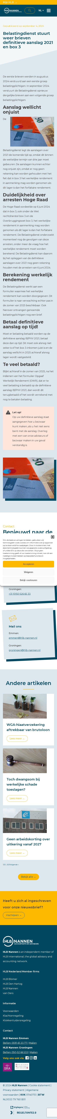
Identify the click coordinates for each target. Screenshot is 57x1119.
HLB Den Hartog (12, 983)
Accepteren (28, 564)
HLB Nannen (10, 988)
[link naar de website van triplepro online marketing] (21, 1108)
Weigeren (28, 572)
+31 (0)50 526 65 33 (20, 594)
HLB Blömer (10, 979)
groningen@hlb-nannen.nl (24, 650)
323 (8, 864)
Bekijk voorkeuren (28, 580)
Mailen (33, 1043)
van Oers (8, 993)
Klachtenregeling (13, 1015)
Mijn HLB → (10, 2)
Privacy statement (13, 1090)
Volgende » (14, 864)
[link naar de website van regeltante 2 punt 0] (24, 1113)
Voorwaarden (11, 1011)
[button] (52, 536)
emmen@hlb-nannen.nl (23, 638)
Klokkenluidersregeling (17, 1020)
